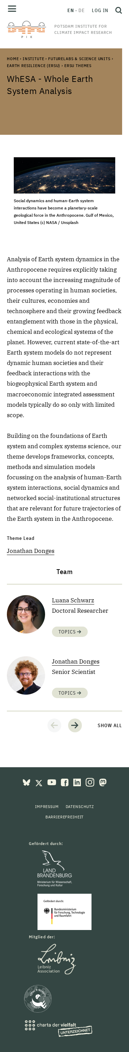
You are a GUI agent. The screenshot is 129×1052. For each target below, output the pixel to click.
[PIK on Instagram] (91, 781)
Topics (67, 632)
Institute (33, 58)
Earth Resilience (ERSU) (33, 65)
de (81, 10)
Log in (100, 10)
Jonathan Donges (30, 551)
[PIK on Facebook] (65, 781)
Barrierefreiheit (64, 816)
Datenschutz (80, 806)
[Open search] (117, 10)
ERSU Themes (78, 65)
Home (13, 58)
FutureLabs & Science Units (79, 58)
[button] (54, 725)
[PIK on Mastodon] (103, 781)
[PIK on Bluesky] (27, 781)
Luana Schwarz (73, 600)
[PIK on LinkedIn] (77, 781)
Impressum (47, 806)
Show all (110, 725)
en (70, 10)
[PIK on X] (39, 781)
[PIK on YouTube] (52, 781)
